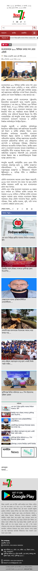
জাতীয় (14, 33)
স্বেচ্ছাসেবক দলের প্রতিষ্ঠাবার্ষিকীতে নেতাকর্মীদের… (21, 420)
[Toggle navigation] (34, 33)
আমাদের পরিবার (21, 24)
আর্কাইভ (14, 24)
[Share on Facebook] (13, 22)
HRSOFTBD (28, 569)
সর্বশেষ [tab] (19, 403)
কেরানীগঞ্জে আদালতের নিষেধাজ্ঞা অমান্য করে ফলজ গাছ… (23, 426)
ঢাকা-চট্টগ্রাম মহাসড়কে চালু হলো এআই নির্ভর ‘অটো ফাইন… (22, 432)
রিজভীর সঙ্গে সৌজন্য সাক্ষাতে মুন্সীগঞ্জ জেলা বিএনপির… (22, 414)
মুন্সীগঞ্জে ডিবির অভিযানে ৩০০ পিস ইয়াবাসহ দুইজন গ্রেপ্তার (21, 438)
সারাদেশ (3, 33)
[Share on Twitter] (21, 22)
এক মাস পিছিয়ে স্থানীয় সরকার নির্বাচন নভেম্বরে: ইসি (16, 38)
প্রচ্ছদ (5, 45)
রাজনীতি (23, 33)
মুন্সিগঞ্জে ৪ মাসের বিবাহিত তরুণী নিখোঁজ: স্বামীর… (23, 445)
